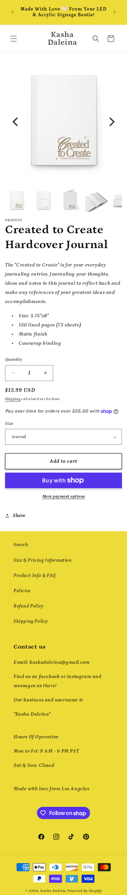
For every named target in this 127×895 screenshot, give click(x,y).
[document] (63, 122)
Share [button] (19, 515)
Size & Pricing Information (43, 560)
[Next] (111, 121)
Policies (22, 591)
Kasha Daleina (53, 891)
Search (21, 545)
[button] (13, 38)
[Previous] (15, 121)
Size (9, 423)
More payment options (63, 496)
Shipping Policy (31, 621)
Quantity (13, 359)
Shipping (13, 399)
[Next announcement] (114, 12)
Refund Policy (28, 606)
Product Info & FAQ (35, 575)
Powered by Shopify (84, 891)
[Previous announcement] (12, 12)
